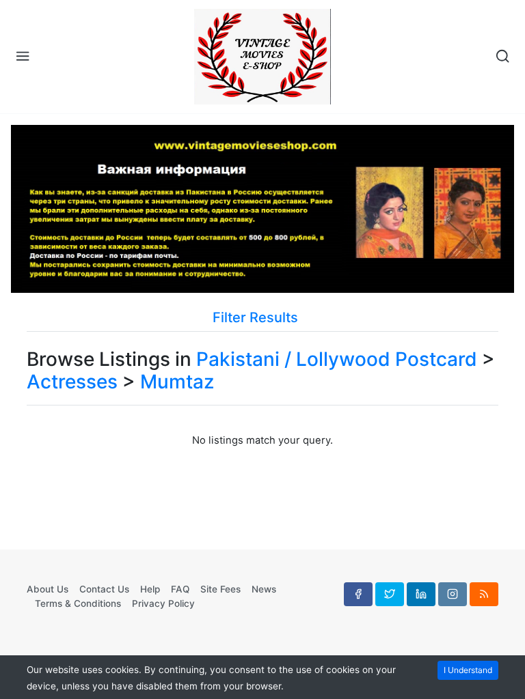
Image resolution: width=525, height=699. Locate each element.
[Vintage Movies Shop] (262, 56)
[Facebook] (358, 593)
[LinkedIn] (421, 593)
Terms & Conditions (78, 603)
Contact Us (104, 589)
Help (150, 589)
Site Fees (220, 589)
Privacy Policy (163, 603)
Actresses (72, 381)
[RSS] (484, 593)
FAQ (180, 589)
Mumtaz (177, 381)
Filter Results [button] (257, 317)
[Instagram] (452, 593)
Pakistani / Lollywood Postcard (336, 359)
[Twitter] (389, 593)
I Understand (468, 670)
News (264, 589)
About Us (47, 589)
